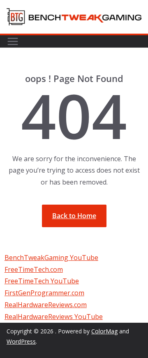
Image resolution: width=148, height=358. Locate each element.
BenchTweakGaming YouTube (51, 257)
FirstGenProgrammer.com (44, 292)
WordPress (21, 341)
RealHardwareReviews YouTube (54, 316)
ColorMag (104, 331)
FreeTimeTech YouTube (42, 280)
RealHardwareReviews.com (46, 304)
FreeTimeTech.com (34, 269)
